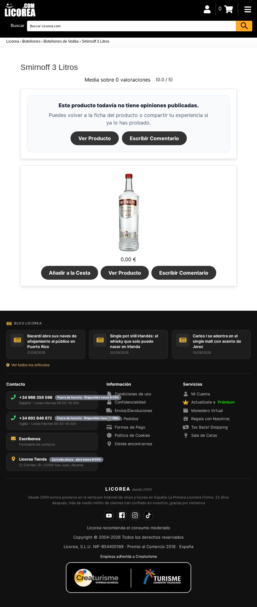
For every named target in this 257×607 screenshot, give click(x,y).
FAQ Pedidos (127, 418)
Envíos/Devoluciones (133, 410)
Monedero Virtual (207, 410)
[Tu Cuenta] (207, 8)
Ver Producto (94, 138)
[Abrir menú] (247, 9)
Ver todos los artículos (30, 364)
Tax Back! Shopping (209, 427)
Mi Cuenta (200, 394)
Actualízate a (212, 402)
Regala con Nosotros (210, 418)
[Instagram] (135, 515)
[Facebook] (122, 515)
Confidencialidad (130, 402)
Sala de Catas (204, 435)
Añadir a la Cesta (69, 273)
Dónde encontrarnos (133, 443)
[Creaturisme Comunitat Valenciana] (128, 577)
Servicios (192, 384)
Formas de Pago (130, 427)
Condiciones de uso (133, 394)
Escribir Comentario (154, 138)
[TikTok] (148, 515)
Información (119, 384)
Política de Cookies (132, 435)
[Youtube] (109, 515)
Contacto (15, 384)
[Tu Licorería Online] (20, 9)
